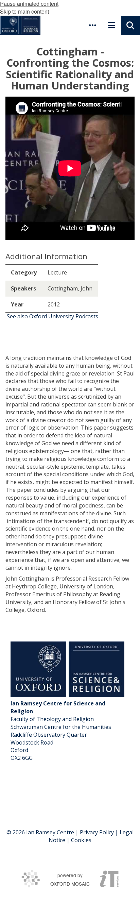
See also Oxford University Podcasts (51, 316)
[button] (92, 25)
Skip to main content (24, 11)
